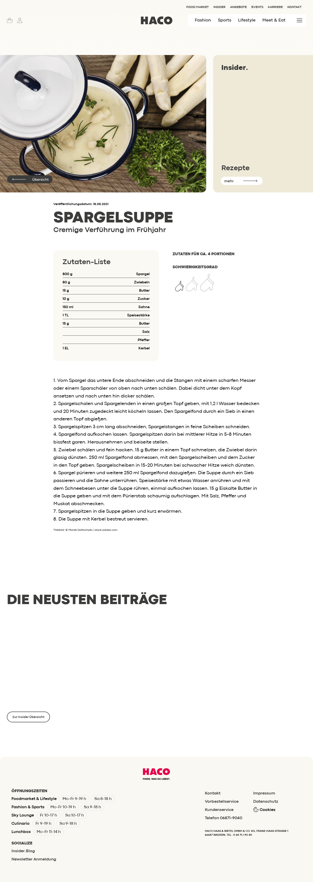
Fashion (203, 20)
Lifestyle (246, 20)
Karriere (275, 7)
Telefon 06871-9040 (223, 818)
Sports (224, 20)
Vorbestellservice (222, 801)
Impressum (264, 793)
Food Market (197, 7)
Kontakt (294, 7)
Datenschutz (265, 801)
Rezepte (235, 168)
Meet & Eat (274, 20)
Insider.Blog (23, 851)
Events (257, 7)
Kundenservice (219, 810)
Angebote (238, 7)
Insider (219, 7)
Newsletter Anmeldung (33, 859)
